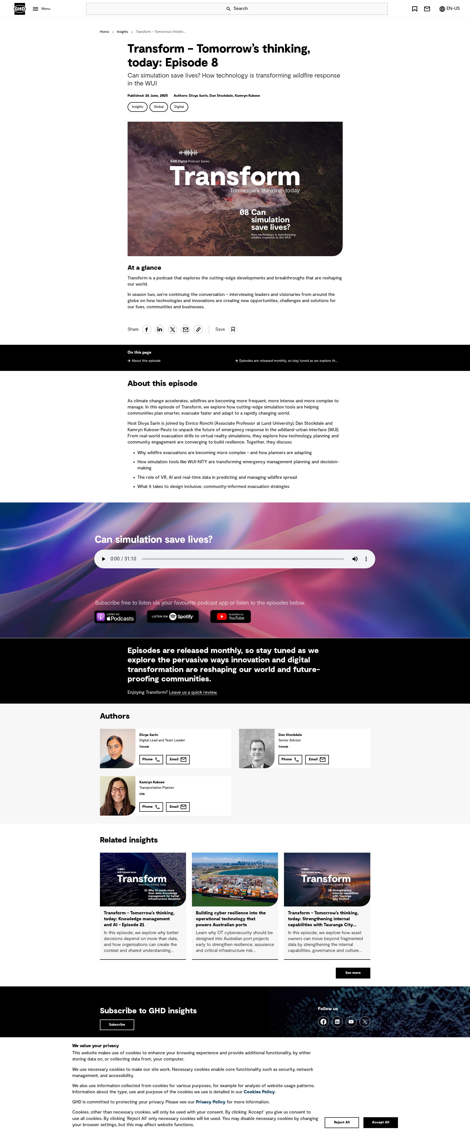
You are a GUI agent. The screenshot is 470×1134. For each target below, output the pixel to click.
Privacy (211, 1102)
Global (159, 107)
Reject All (342, 1122)
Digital (179, 107)
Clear (370, 9)
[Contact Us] (427, 9)
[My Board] (414, 9)
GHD (20, 9)
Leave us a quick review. (193, 692)
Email (174, 759)
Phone (147, 759)
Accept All (380, 1122)
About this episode (146, 361)
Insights (122, 32)
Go (382, 9)
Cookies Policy (259, 1092)
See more (353, 973)
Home (104, 32)
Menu (45, 9)
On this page (139, 352)
